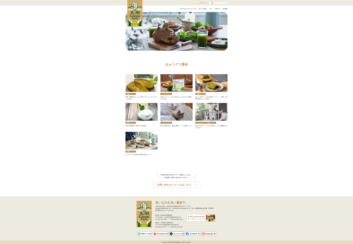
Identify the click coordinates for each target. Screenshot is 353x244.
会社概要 (225, 8)
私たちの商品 (203, 8)
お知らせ (217, 8)
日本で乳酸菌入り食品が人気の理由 (135, 125)
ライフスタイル (166, 94)
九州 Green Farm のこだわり (188, 8)
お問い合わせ (203, 3)
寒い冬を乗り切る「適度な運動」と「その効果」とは (175, 125)
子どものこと (200, 123)
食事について (130, 94)
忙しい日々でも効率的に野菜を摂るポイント (138, 154)
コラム (211, 8)
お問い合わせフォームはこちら (174, 184)
